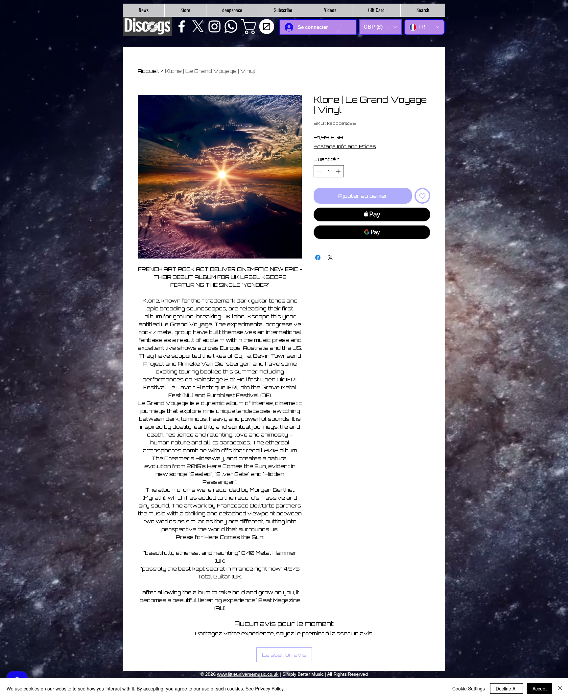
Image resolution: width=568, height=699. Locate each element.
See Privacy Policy (265, 688)
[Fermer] (560, 688)
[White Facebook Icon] (182, 26)
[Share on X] (330, 257)
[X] (198, 26)
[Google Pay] (372, 232)
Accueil (148, 71)
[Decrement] (319, 171)
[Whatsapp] (231, 26)
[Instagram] (214, 26)
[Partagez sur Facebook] (318, 257)
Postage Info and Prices (345, 146)
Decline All (506, 688)
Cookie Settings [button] (468, 688)
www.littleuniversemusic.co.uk (247, 674)
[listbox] (380, 27)
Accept (539, 688)
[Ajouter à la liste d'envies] (422, 196)
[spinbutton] (329, 171)
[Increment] (339, 171)
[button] (259, 26)
